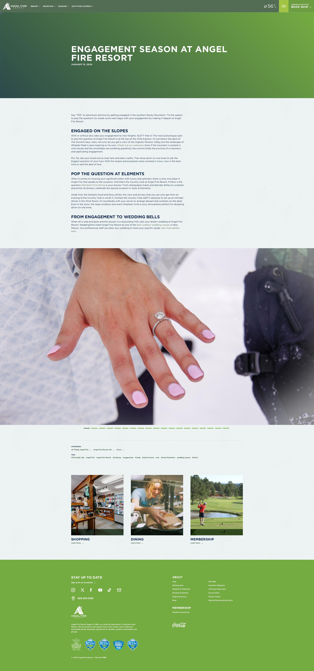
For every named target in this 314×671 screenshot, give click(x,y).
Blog (174, 600)
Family (137, 457)
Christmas (117, 457)
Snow (119, 450)
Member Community (181, 612)
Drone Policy (214, 593)
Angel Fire (90, 457)
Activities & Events (82, 6)
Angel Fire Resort (15, 6)
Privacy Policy (214, 597)
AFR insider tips (77, 457)
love (157, 457)
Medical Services (179, 597)
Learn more (76, 543)
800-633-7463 (85, 598)
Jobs (174, 582)
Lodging (62, 6)
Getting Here (177, 585)
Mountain (48, 6)
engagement (128, 457)
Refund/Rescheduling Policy (221, 600)
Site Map (212, 582)
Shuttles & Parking (180, 593)
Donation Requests (217, 585)
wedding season (183, 457)
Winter (195, 457)
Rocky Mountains (168, 457)
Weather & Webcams (181, 589)
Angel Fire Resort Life (102, 450)
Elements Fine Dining (93, 185)
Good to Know (148, 457)
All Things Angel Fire (80, 450)
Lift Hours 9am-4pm (217, 589)
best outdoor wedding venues (153, 225)
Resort (35, 6)
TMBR (103, 657)
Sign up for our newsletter (82, 583)
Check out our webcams (130, 145)
